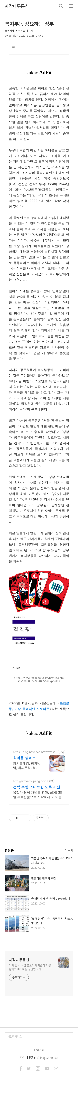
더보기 (69, 850)
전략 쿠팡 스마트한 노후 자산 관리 (39, 787)
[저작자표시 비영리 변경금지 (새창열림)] (54, 817)
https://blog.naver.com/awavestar (34, 752)
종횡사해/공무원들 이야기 (19, 31)
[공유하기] (21, 818)
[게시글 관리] (26, 818)
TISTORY (39, 1050)
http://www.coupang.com (29, 781)
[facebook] (21, 1068)
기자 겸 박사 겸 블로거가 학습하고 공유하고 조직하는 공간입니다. (30, 967)
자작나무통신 (17, 6)
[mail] (56, 1068)
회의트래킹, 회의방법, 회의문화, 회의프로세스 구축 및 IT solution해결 (26, 765)
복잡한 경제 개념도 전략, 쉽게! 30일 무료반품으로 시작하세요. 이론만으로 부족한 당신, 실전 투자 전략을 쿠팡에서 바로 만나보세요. (39, 794)
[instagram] (38, 1068)
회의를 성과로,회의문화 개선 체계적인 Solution (26, 758)
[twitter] (29, 1068)
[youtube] (47, 1068)
